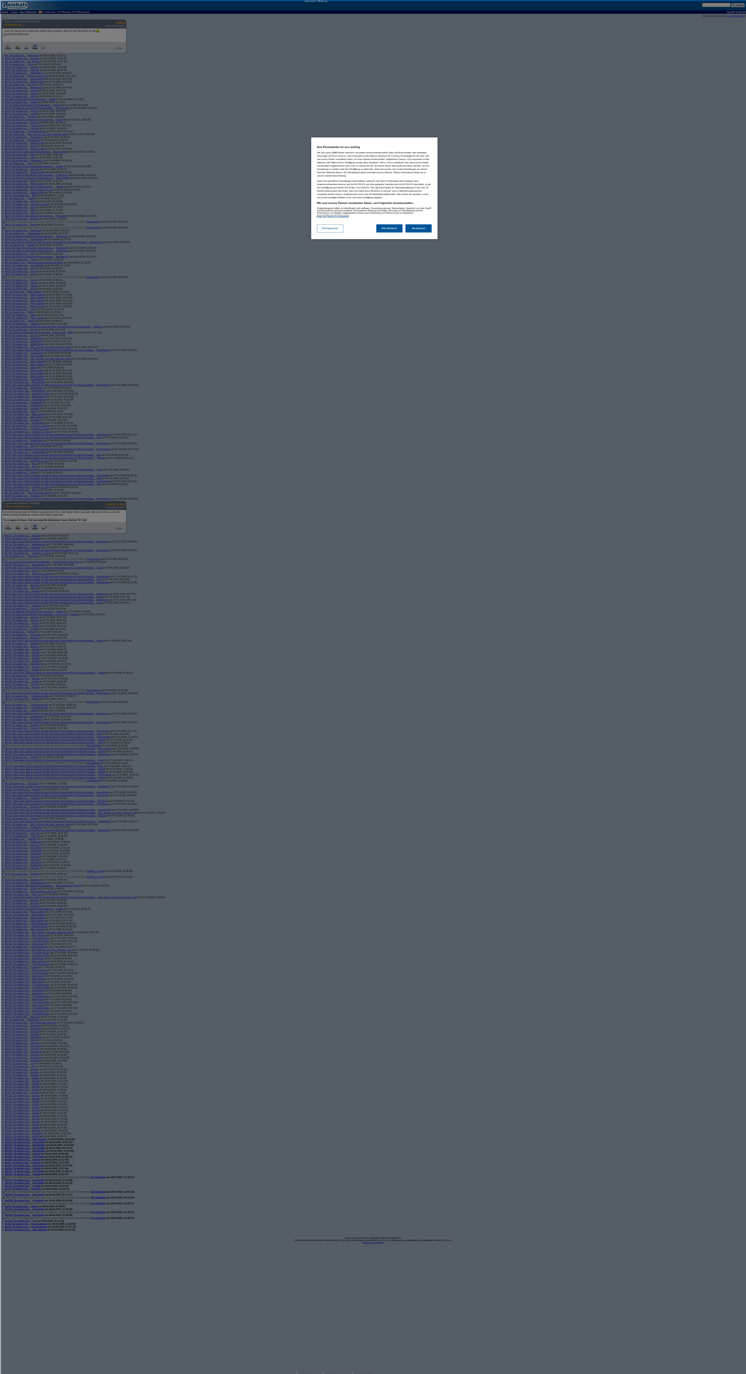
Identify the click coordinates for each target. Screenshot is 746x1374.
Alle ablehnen (389, 228)
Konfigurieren (330, 228)
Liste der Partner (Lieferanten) (333, 216)
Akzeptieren (418, 228)
